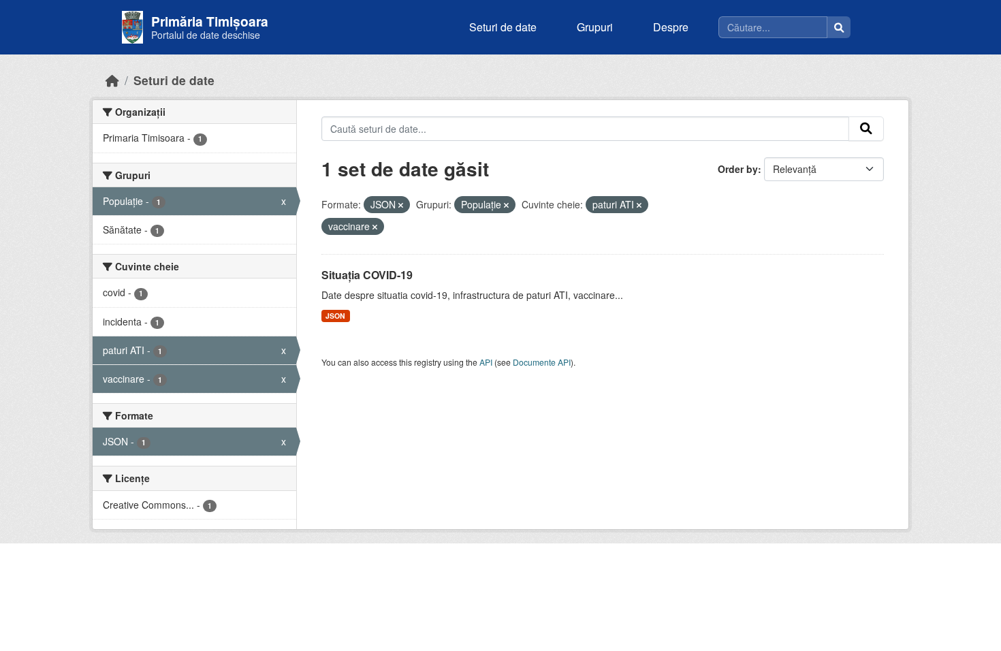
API (485, 362)
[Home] (112, 80)
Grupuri (595, 27)
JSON (335, 316)
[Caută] (839, 27)
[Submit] (866, 128)
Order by (738, 169)
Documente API (542, 362)
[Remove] (400, 205)
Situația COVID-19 (367, 275)
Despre (670, 27)
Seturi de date (503, 27)
